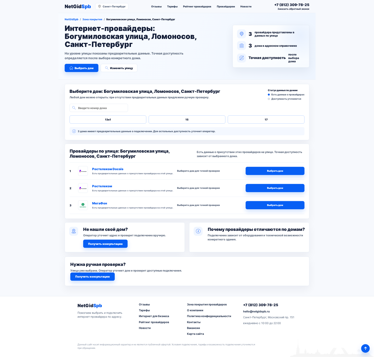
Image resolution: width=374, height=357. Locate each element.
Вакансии (193, 328)
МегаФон (99, 203)
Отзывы (156, 6)
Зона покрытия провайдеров (207, 304)
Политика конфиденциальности (209, 316)
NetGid (78, 6)
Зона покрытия (92, 19)
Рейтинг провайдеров (197, 6)
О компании (195, 310)
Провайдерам (226, 6)
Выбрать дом (84, 68)
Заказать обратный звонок (293, 8)
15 (187, 119)
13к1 (108, 119)
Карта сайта (195, 333)
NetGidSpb (71, 19)
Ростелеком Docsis (107, 169)
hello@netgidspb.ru (256, 311)
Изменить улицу (121, 68)
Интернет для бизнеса (154, 316)
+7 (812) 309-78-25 (260, 305)
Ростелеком (102, 186)
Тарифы (172, 6)
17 (266, 119)
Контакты (193, 322)
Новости (245, 6)
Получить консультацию (105, 243)
